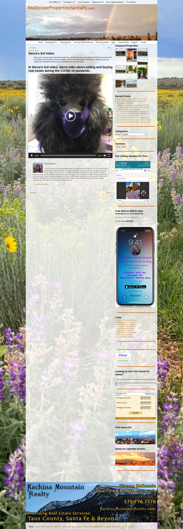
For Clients (131, 2)
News (113, 42)
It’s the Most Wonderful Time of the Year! (131, 101)
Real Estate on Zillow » (125, 335)
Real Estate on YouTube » (126, 333)
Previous (32, 48)
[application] (70, 116)
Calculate (135, 413)
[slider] (68, 155)
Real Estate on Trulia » (125, 331)
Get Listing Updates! (115, 2)
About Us (134, 42)
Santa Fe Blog (123, 42)
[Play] (32, 155)
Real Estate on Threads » (126, 328)
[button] (70, 116)
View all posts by (41, 184)
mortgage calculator (130, 418)
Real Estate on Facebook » (127, 322)
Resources (96, 2)
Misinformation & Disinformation (128, 116)
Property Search (51, 42)
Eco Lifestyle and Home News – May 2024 (132, 111)
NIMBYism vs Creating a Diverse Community (133, 105)
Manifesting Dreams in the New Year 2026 (132, 99)
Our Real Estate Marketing (83, 42)
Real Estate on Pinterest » (126, 326)
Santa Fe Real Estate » (125, 337)
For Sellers (53, 2)
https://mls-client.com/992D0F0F (127, 217)
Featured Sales (65, 42)
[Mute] (104, 155)
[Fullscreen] (109, 155)
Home (40, 42)
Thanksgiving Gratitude (125, 103)
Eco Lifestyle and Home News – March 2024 (133, 118)
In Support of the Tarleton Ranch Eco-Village (133, 107)
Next (110, 48)
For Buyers (68, 2)
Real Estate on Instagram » (127, 324)
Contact (143, 42)
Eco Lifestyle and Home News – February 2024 (134, 120)
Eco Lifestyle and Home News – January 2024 (133, 122)
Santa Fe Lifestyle (102, 42)
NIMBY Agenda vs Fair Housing (128, 109)
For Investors (83, 2)
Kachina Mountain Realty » (127, 320)
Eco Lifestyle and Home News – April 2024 (132, 113)
